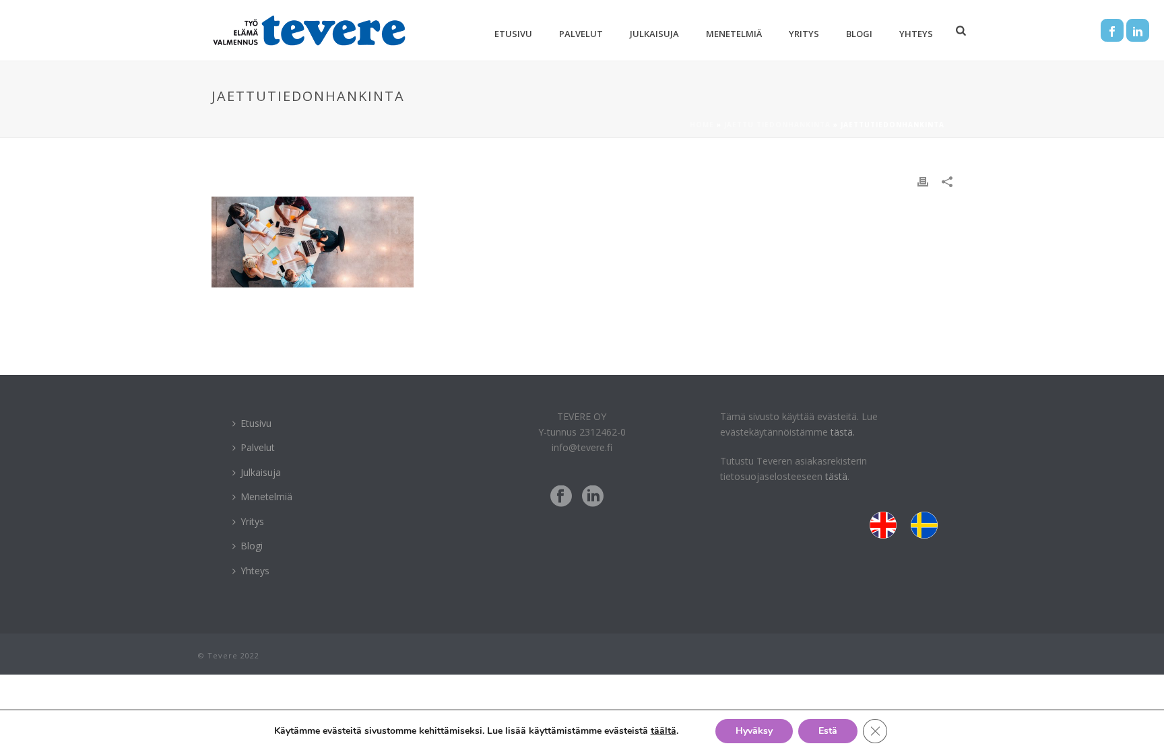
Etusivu (513, 34)
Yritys (804, 34)
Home (702, 124)
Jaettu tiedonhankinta (777, 124)
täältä (663, 730)
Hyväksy (754, 730)
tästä (836, 476)
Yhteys (916, 34)
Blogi (859, 34)
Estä (827, 730)
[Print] (922, 181)
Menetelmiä (734, 34)
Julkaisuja (654, 34)
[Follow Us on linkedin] (593, 496)
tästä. (843, 431)
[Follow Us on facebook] (561, 496)
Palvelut (581, 34)
